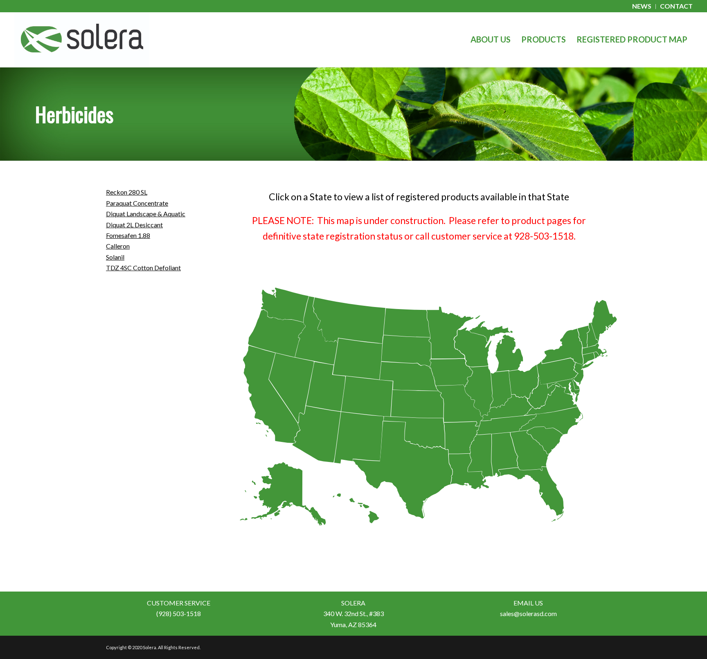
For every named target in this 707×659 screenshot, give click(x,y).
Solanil (115, 257)
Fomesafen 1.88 (128, 235)
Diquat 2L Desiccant (134, 225)
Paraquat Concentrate (137, 203)
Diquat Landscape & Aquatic (145, 213)
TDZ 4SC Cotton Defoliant (143, 267)
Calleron (118, 246)
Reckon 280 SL (126, 192)
